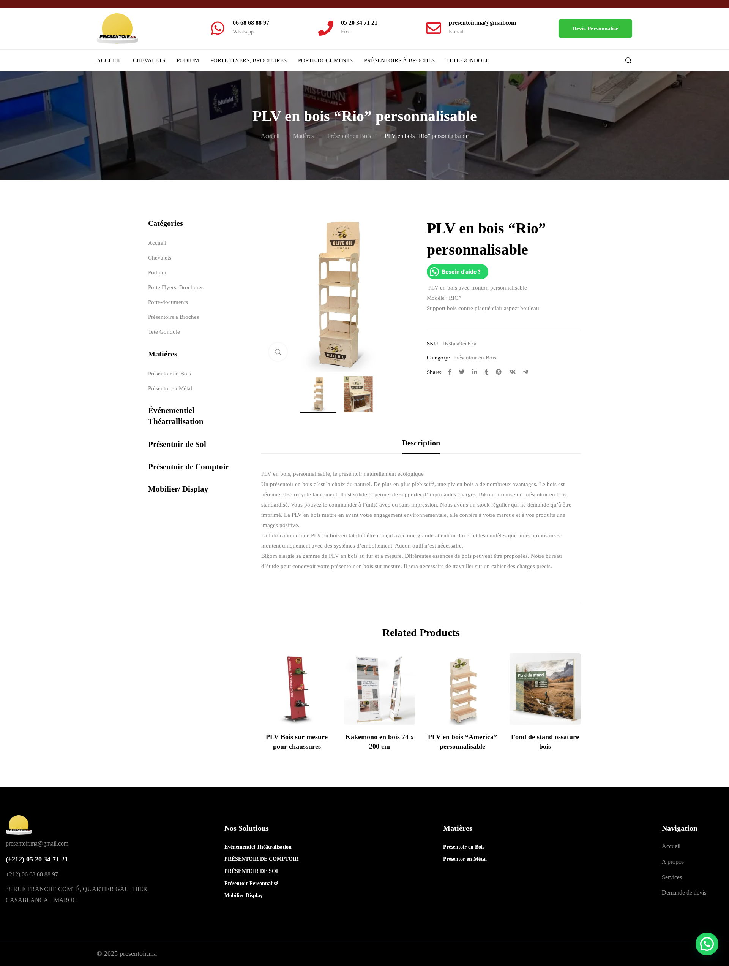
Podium (188, 60)
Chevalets (149, 60)
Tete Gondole (467, 60)
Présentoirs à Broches (399, 60)
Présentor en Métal (170, 388)
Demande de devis (684, 892)
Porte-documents (325, 60)
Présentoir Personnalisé (250, 883)
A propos (673, 861)
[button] (595, 28)
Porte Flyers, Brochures (248, 60)
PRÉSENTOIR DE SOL (250, 871)
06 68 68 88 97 (251, 22)
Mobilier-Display (243, 895)
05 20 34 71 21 (359, 22)
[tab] (421, 442)
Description (421, 443)
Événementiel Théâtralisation (250, 847)
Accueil (109, 60)
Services (672, 877)
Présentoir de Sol (177, 444)
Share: (434, 372)
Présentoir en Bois (349, 136)
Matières (303, 136)
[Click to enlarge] (278, 352)
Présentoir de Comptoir (188, 466)
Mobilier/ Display (178, 489)
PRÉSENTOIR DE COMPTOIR (250, 859)
